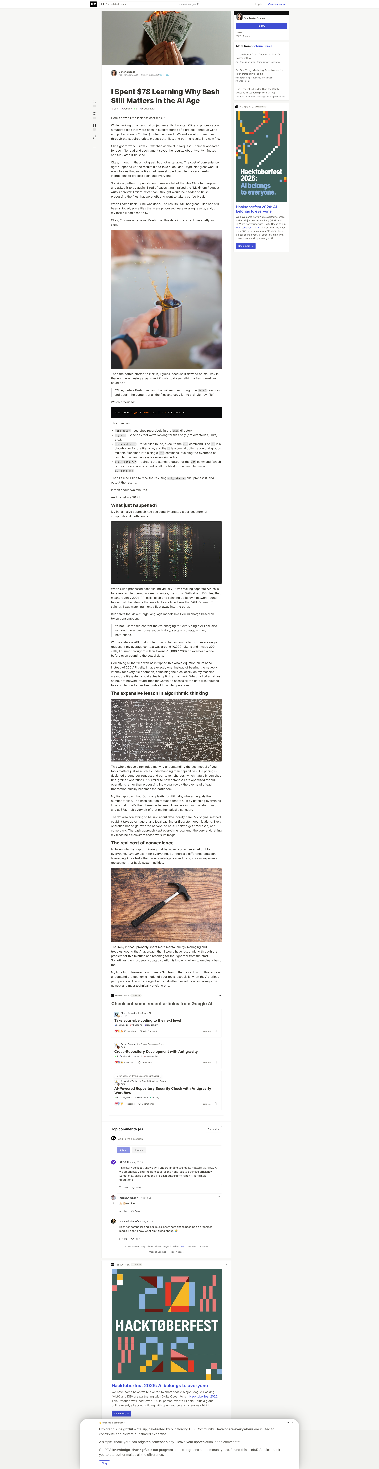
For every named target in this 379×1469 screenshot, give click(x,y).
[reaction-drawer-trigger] (94, 103)
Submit (123, 1150)
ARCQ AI (124, 1162)
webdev (126, 108)
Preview (138, 1150)
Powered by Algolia (188, 4)
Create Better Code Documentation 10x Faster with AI (257, 58)
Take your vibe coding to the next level (147, 1020)
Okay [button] (104, 1463)
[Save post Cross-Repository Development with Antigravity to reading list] (216, 1062)
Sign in (184, 1246)
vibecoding (136, 1025)
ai (136, 108)
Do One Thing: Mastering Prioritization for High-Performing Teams (259, 75)
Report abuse (177, 1252)
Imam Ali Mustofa (129, 1221)
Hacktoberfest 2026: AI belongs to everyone (160, 1385)
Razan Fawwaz (128, 1044)
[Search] (103, 4)
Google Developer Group (152, 1044)
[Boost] (94, 137)
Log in (258, 4)
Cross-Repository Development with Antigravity (156, 1051)
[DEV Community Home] (93, 4)
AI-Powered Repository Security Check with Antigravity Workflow (162, 1090)
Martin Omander (129, 1013)
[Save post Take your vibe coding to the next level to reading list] (216, 1031)
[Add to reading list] (94, 127)
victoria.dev (164, 75)
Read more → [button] (121, 1413)
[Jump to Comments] (94, 115)
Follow (261, 25)
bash (115, 108)
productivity (147, 108)
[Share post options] (94, 148)
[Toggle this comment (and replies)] (113, 1167)
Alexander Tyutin (129, 1081)
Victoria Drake (127, 71)
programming (151, 1056)
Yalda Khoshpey (128, 1197)
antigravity (126, 1056)
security (154, 1097)
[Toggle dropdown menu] (219, 995)
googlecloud (121, 1025)
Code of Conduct (157, 1252)
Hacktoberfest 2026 (203, 1396)
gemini (138, 1056)
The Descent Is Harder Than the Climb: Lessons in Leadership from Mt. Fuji (260, 93)
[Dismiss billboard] (292, 1422)
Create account (277, 4)
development (141, 1097)
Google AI (146, 1013)
